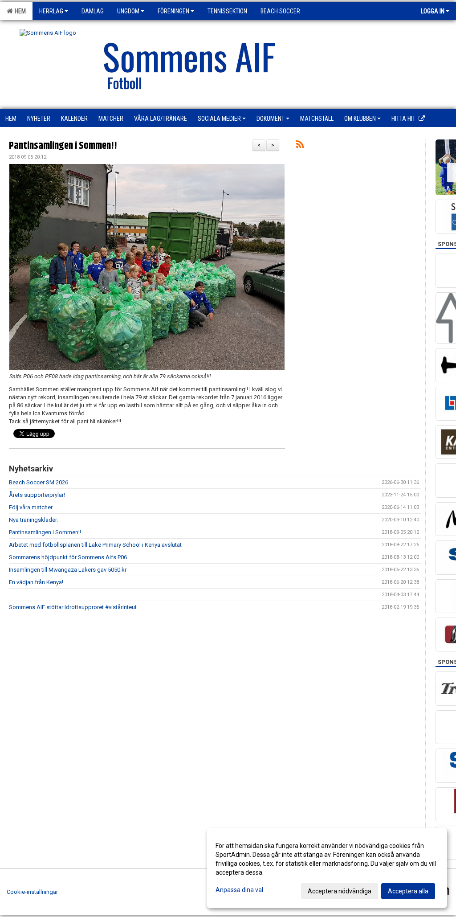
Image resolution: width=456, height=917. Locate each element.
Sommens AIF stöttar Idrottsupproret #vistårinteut (73, 607)
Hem (19, 11)
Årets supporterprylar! (37, 494)
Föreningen (173, 11)
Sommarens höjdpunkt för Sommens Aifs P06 (68, 557)
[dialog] (327, 868)
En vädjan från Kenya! (36, 582)
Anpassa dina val (239, 889)
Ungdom (128, 11)
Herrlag (51, 11)
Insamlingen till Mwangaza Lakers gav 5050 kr (67, 569)
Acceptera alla (408, 891)
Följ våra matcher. (31, 507)
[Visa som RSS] (300, 146)
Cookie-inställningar (32, 891)
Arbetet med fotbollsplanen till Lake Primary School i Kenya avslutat (95, 544)
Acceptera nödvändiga (339, 891)
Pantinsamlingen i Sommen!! (63, 146)
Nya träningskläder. (33, 519)
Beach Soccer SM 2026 (38, 482)
